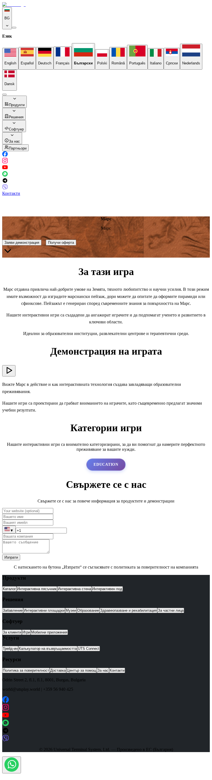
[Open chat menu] (11, 765)
